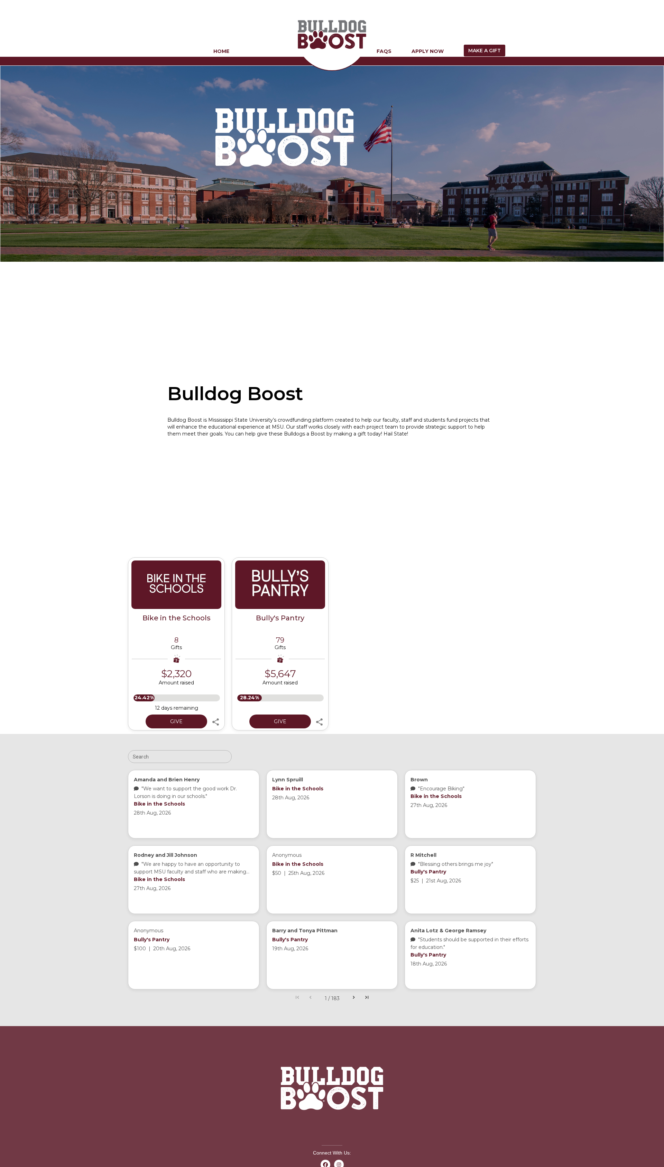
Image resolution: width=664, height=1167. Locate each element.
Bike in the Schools (176, 618)
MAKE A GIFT (484, 50)
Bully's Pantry (280, 618)
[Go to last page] (366, 998)
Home (221, 51)
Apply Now (428, 51)
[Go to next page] (353, 998)
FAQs (384, 51)
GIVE (176, 721)
